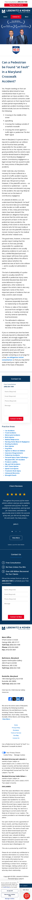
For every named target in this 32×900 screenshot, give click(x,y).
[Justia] (22, 699)
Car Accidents (10, 431)
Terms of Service (16, 733)
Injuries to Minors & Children (15, 451)
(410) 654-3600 (13, 647)
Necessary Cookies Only (9, 895)
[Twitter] (14, 699)
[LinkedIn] (18, 699)
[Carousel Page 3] (20, 531)
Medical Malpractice (12, 439)
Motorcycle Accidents (12, 435)
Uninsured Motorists (12, 473)
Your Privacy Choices (13, 753)
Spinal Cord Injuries (11, 468)
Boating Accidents (11, 444)
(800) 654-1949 (15, 645)
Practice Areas (8, 426)
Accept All (10, 890)
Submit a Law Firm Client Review (16, 544)
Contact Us (16, 17)
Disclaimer (16, 730)
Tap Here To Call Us (16, 5)
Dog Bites (8, 448)
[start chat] (26, 896)
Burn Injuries (9, 446)
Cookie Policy (7, 755)
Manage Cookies (19, 755)
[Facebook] (10, 699)
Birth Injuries (9, 437)
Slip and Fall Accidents (12, 464)
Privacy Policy (16, 728)
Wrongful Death (10, 475)
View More (16, 538)
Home (5, 17)
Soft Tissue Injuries (11, 466)
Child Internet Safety (18, 690)
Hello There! (26, 890)
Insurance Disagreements (14, 453)
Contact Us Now (16, 419)
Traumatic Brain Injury (13, 471)
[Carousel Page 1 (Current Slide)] (12, 531)
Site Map (16, 735)
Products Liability (11, 462)
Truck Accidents (10, 433)
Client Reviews (16, 486)
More (26, 17)
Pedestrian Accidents (12, 455)
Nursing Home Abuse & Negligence (17, 442)
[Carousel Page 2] (16, 531)
